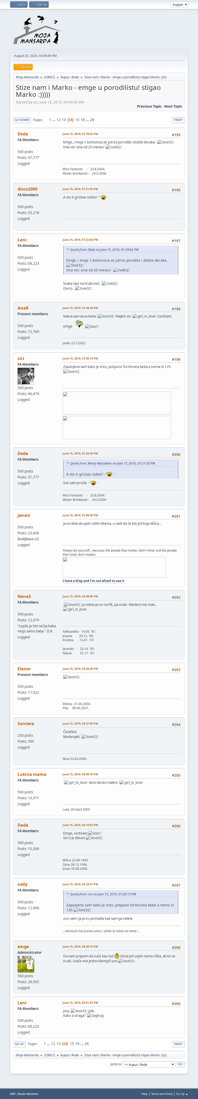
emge (23, 946)
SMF (13, 1093)
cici (21, 358)
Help (145, 1094)
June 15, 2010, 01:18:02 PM (80, 134)
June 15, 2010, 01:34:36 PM (80, 453)
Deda (23, 134)
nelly (23, 884)
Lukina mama (32, 774)
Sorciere (26, 723)
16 (83, 119)
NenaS (24, 596)
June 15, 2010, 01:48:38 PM (80, 515)
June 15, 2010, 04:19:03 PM (80, 825)
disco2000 (27, 189)
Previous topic (149, 106)
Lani (22, 240)
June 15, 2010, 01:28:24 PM (80, 308)
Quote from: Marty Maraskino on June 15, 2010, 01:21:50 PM (112, 463)
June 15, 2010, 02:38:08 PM (80, 596)
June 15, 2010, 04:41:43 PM (80, 1002)
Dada (23, 825)
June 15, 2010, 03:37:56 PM (80, 723)
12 (58, 119)
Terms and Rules (162, 1094)
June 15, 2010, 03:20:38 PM (80, 669)
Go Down (22, 120)
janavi (24, 515)
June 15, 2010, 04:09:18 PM (80, 774)
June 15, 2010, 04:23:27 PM (80, 884)
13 (64, 119)
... (54, 119)
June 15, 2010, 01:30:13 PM (80, 358)
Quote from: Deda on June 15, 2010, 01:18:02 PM (104, 249)
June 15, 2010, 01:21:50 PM (80, 189)
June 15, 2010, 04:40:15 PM (80, 946)
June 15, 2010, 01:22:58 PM (80, 240)
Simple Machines (27, 1093)
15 (77, 119)
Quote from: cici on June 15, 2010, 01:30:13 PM (103, 894)
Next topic (173, 106)
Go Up (19, 1044)
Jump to (115, 1064)
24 (92, 119)
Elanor (24, 669)
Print (178, 120)
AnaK (23, 308)
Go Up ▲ (182, 1094)
